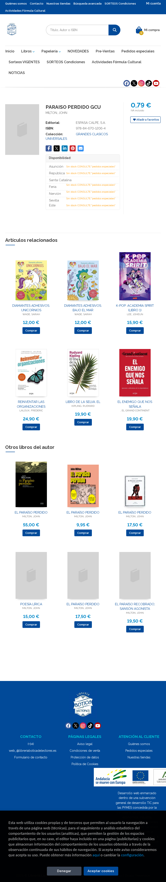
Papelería (50, 51)
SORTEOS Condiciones (120, 3)
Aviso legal (85, 744)
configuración (132, 855)
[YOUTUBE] (156, 83)
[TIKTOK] (148, 83)
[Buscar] (114, 30)
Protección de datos (85, 757)
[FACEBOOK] (126, 83)
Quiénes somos (16, 3)
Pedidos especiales (139, 750)
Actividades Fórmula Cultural (25, 10)
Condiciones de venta (85, 750)
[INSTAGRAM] (141, 83)
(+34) (31, 744)
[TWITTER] (134, 83)
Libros (26, 51)
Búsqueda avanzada (87, 3)
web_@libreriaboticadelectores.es (32, 750)
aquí (96, 855)
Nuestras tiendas (58, 3)
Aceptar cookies (101, 871)
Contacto (36, 3)
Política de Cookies (85, 764)
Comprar (31, 330)
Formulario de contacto (30, 757)
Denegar (64, 871)
